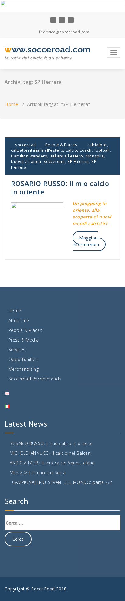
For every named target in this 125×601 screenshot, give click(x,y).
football (102, 150)
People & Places (61, 144)
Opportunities (23, 359)
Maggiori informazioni (86, 241)
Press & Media (23, 340)
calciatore (97, 144)
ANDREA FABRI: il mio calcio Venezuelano (52, 463)
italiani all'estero (66, 156)
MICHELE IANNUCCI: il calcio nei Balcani (51, 453)
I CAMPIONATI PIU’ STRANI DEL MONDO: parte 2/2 (61, 482)
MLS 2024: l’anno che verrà (38, 472)
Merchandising (23, 369)
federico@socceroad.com (63, 32)
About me (18, 320)
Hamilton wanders (29, 156)
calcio (71, 150)
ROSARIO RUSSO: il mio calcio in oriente (60, 187)
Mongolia (95, 156)
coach (86, 150)
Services (16, 350)
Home (11, 104)
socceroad (25, 144)
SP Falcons (78, 161)
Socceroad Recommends (34, 379)
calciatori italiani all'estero (37, 150)
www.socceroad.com (48, 53)
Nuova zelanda (26, 161)
